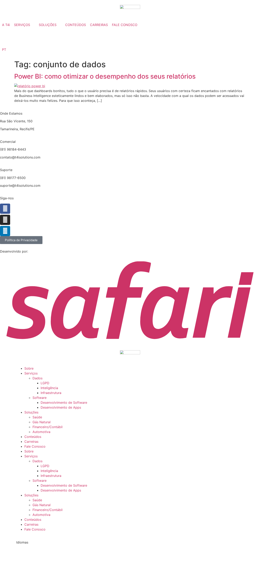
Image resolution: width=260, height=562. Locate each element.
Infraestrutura (51, 393)
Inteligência (49, 388)
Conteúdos (32, 437)
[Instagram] (5, 220)
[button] (24, 24)
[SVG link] (130, 300)
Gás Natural (41, 422)
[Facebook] (5, 209)
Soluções (31, 412)
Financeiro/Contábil (47, 427)
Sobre (29, 368)
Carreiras (31, 441)
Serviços (31, 373)
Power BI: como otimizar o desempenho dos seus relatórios (105, 76)
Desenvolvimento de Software (64, 402)
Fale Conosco (35, 446)
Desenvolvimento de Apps (61, 407)
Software (39, 398)
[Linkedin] (5, 231)
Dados (37, 378)
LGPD (45, 383)
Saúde (37, 417)
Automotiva (41, 432)
